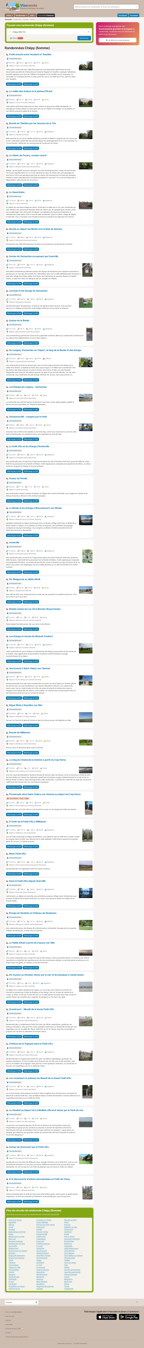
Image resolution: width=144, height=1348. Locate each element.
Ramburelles (69, 1241)
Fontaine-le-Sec (14, 1289)
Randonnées (21, 15)
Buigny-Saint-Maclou (16, 1258)
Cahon (11, 1260)
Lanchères (40, 1263)
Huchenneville (41, 1258)
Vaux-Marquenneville (72, 1272)
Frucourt (39, 1246)
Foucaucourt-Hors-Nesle (45, 1225)
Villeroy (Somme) (70, 1274)
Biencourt (12, 1239)
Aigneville (12, 1222)
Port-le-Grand (69, 1237)
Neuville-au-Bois (70, 1220)
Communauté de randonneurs (16, 1337)
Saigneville (68, 1246)
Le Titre (39, 1265)
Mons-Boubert (41, 1282)
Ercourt (11, 1282)
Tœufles (67, 1260)
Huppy (38, 1260)
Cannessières (14, 1265)
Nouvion (67, 1225)
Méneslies (40, 1277)
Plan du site (9, 1316)
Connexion (134, 15)
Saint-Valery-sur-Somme (73, 1256)
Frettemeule (41, 1239)
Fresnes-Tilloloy (42, 1232)
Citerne (11, 1272)
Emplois (8, 1320)
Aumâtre (12, 1229)
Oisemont (68, 1232)
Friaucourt (40, 1241)
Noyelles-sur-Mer (70, 1227)
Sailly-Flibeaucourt (71, 1248)
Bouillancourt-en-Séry (17, 1244)
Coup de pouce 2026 (13, 1328)
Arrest (11, 1227)
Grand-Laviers (41, 1251)
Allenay (11, 1225)
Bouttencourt (13, 1248)
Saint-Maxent (69, 1253)
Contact (8, 1333)
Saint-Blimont (69, 1251)
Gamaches (40, 1248)
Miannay (39, 1279)
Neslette (39, 1289)
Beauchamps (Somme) (17, 1232)
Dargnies (12, 1274)
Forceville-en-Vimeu (43, 1220)
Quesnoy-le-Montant (72, 1239)
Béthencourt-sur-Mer (17, 1237)
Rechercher (84, 38)
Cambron (12, 1263)
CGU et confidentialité (13, 1312)
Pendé (66, 1234)
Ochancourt (68, 1229)
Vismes (67, 1277)
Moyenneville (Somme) (44, 1286)
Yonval (66, 1286)
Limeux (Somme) (42, 1270)
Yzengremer (68, 1289)
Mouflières (40, 1284)
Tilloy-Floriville (69, 1258)
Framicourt (40, 1227)
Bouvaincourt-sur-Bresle (18, 1251)
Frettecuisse (41, 1237)
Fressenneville (41, 1234)
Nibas (66, 1222)
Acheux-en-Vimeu (15, 1220)
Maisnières (40, 1272)
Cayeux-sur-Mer (15, 1267)
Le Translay (40, 1267)
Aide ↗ (32, 15)
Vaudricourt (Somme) (72, 1270)
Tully (66, 1265)
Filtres (17, 38)
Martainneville (41, 1274)
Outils (8, 15)
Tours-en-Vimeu (70, 1263)
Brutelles (12, 1253)
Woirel (66, 1284)
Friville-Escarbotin (43, 1244)
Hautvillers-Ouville (43, 1256)
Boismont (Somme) (16, 1241)
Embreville (13, 1279)
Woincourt (68, 1282)
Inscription (123, 15)
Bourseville (13, 1246)
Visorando (8, 19)
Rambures (68, 1244)
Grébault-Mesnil (42, 1253)
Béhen (11, 1234)
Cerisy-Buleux (14, 1270)
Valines (67, 1267)
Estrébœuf (12, 1284)
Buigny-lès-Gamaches (17, 1256)
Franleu (39, 1229)
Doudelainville (14, 1277)
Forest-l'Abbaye (42, 1222)
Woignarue (68, 1279)
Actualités (9, 1324)
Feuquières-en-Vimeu (17, 1286)
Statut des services (64, 1343)
